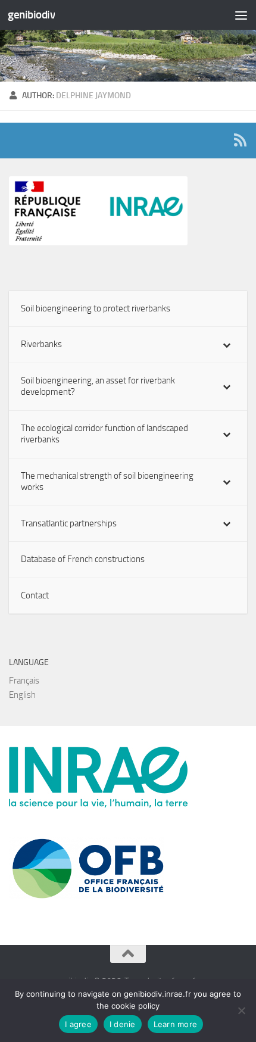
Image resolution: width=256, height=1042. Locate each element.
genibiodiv (31, 14)
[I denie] (241, 1010)
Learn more (176, 1024)
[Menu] (241, 15)
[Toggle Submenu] (226, 345)
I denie (123, 1024)
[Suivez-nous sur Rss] (240, 140)
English (22, 695)
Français (24, 680)
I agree (78, 1024)
